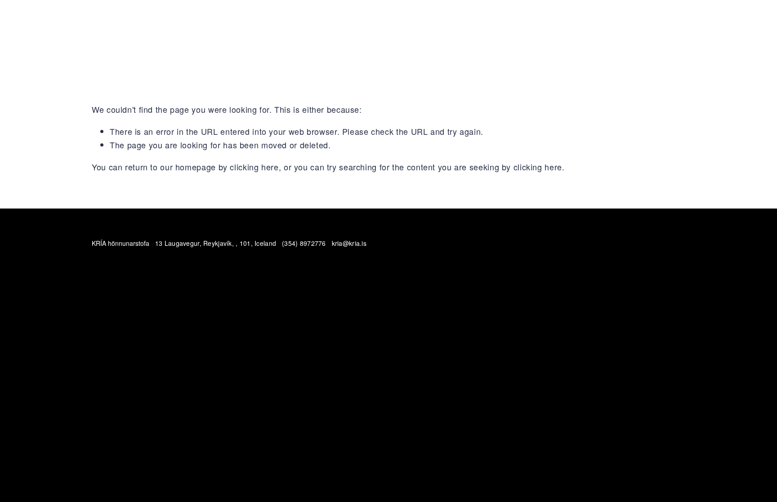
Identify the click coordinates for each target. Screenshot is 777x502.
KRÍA (100, 38)
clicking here (254, 167)
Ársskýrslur (664, 38)
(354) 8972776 (304, 243)
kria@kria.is (349, 243)
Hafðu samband (144, 38)
